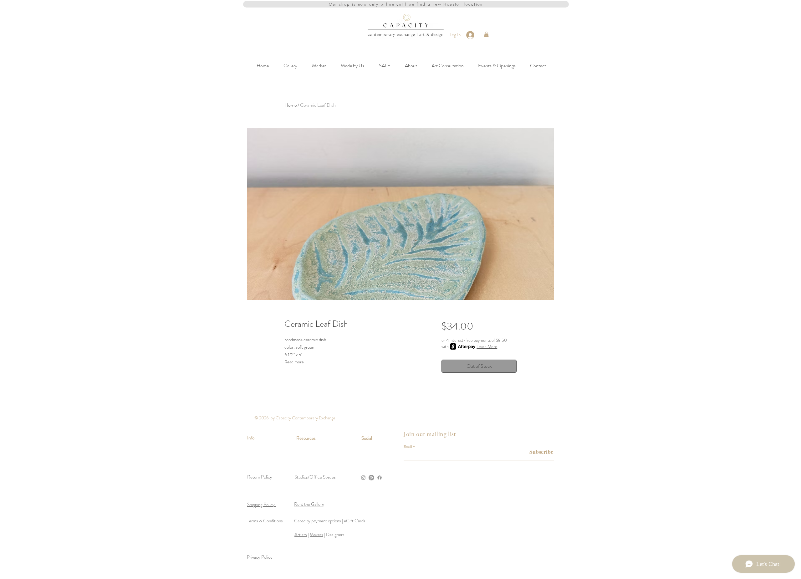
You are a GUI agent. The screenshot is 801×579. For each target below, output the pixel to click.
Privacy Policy (260, 557)
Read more (294, 362)
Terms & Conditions (265, 520)
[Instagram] (363, 477)
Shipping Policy (261, 504)
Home (290, 105)
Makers (316, 534)
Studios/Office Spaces (315, 477)
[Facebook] (379, 477)
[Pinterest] (371, 477)
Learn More (487, 346)
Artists (300, 534)
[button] (486, 34)
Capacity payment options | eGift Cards (329, 520)
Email (408, 446)
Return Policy (260, 477)
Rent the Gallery (309, 504)
